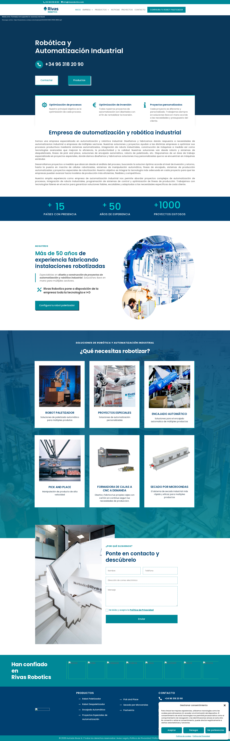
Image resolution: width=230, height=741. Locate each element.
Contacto (140, 10)
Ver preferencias (215, 730)
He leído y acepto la (131, 610)
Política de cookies (183, 736)
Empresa (87, 10)
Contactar (46, 80)
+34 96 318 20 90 (64, 64)
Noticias (115, 10)
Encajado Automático (93, 709)
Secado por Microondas (135, 704)
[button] (224, 705)
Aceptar (172, 730)
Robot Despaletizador (93, 704)
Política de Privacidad (201, 736)
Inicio (78, 10)
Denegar (193, 730)
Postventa (128, 710)
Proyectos (127, 10)
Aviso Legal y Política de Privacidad (134, 738)
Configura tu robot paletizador (166, 9)
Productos (101, 10)
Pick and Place (130, 699)
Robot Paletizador (91, 698)
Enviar (141, 619)
